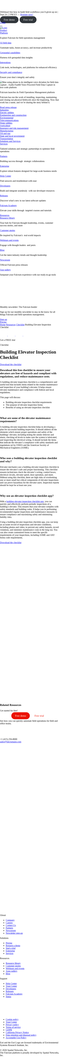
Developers (5, 186)
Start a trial (10, 948)
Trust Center (11, 986)
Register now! (26, 14)
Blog (2, 250)
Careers (9, 922)
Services (4, 144)
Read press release (8, 107)
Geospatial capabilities (10, 52)
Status (8, 996)
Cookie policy (12, 1019)
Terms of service (13, 1027)
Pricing (9, 943)
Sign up (3, 319)
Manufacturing (6, 131)
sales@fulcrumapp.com (10, 742)
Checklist (20, 324)
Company (10, 920)
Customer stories (7, 230)
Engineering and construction (13, 115)
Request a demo (13, 945)
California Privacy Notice (17, 1032)
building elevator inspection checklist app (25, 501)
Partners (3, 156)
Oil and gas (5, 133)
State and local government (12, 136)
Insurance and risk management (14, 128)
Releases (4, 195)
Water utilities (6, 123)
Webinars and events (9, 240)
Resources (10, 324)
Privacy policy (12, 1024)
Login (2, 22)
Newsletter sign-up (14, 933)
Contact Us (11, 925)
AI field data (5, 43)
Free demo (9, 19)
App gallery (5, 270)
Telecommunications (9, 120)
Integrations (5, 62)
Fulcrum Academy (8, 205)
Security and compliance (11, 72)
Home (3, 324)
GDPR (9, 1030)
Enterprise (4, 166)
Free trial (28, 19)
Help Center (5, 176)
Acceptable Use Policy (16, 1037)
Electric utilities (7, 112)
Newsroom (5, 260)
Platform (4, 33)
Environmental (6, 118)
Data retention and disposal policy (21, 1035)
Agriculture (5, 125)
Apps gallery (11, 971)
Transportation (6, 138)
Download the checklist (10, 364)
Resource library (7, 218)
